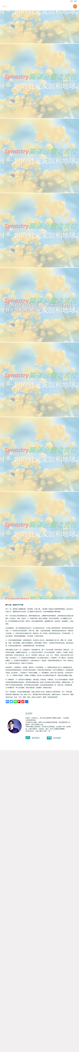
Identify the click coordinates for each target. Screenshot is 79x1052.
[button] (10, 296)
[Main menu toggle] (75, 6)
